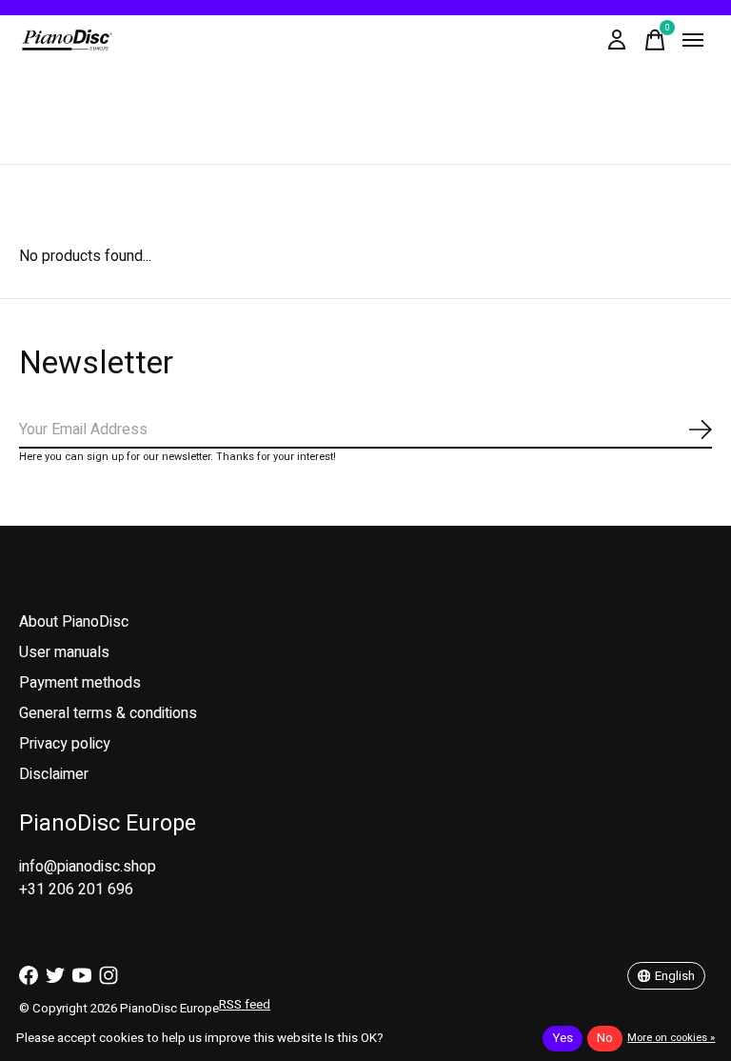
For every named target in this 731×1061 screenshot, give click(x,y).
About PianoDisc (73, 622)
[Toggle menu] (693, 40)
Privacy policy (64, 743)
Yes (562, 1038)
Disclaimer (54, 774)
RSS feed (244, 1004)
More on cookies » (671, 1038)
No (605, 1038)
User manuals (64, 652)
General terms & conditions (108, 713)
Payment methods (80, 682)
